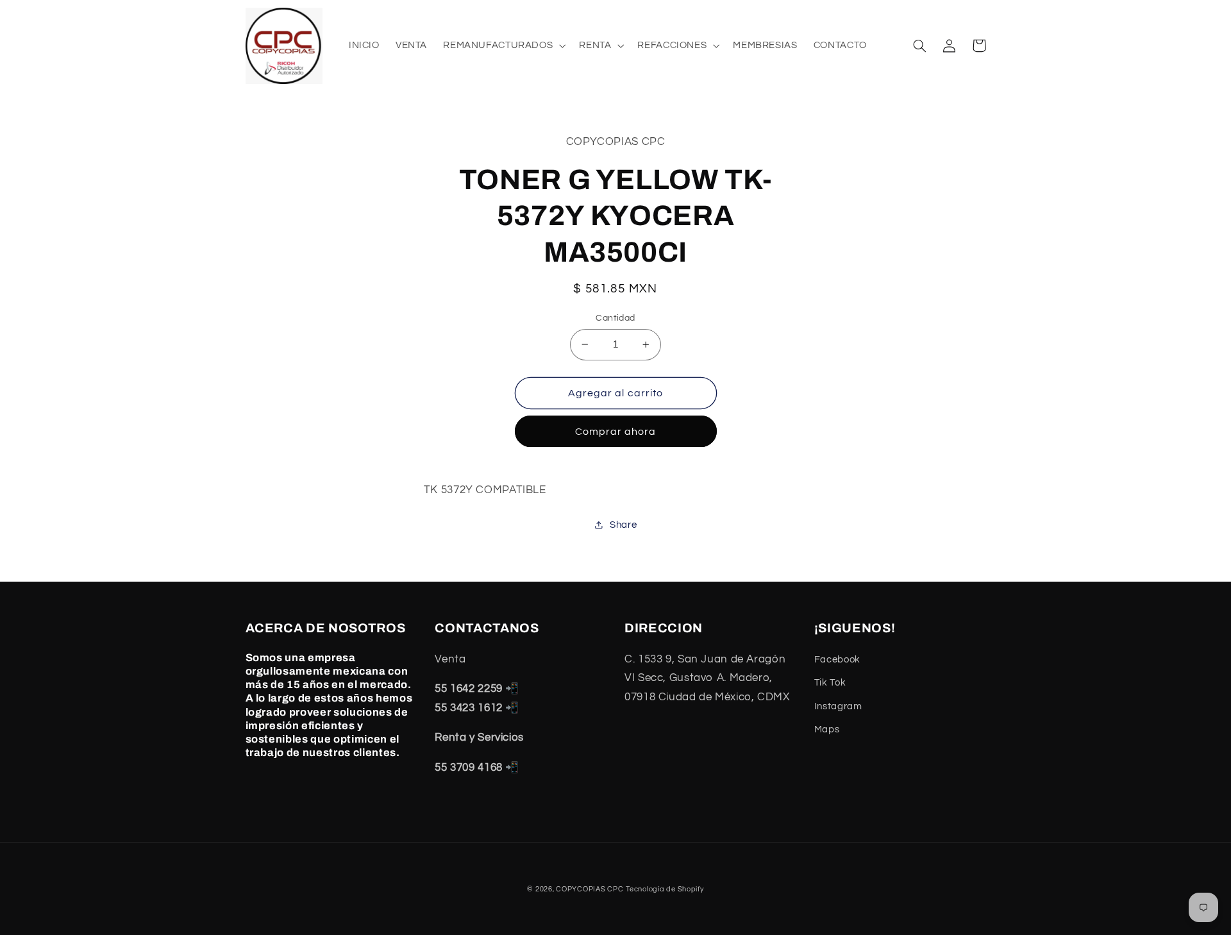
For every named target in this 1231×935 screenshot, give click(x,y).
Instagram (838, 706)
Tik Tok (830, 682)
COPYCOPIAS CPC (589, 889)
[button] (503, 45)
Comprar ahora (616, 431)
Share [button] (623, 525)
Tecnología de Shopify (664, 889)
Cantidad (615, 318)
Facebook (837, 659)
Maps (827, 729)
